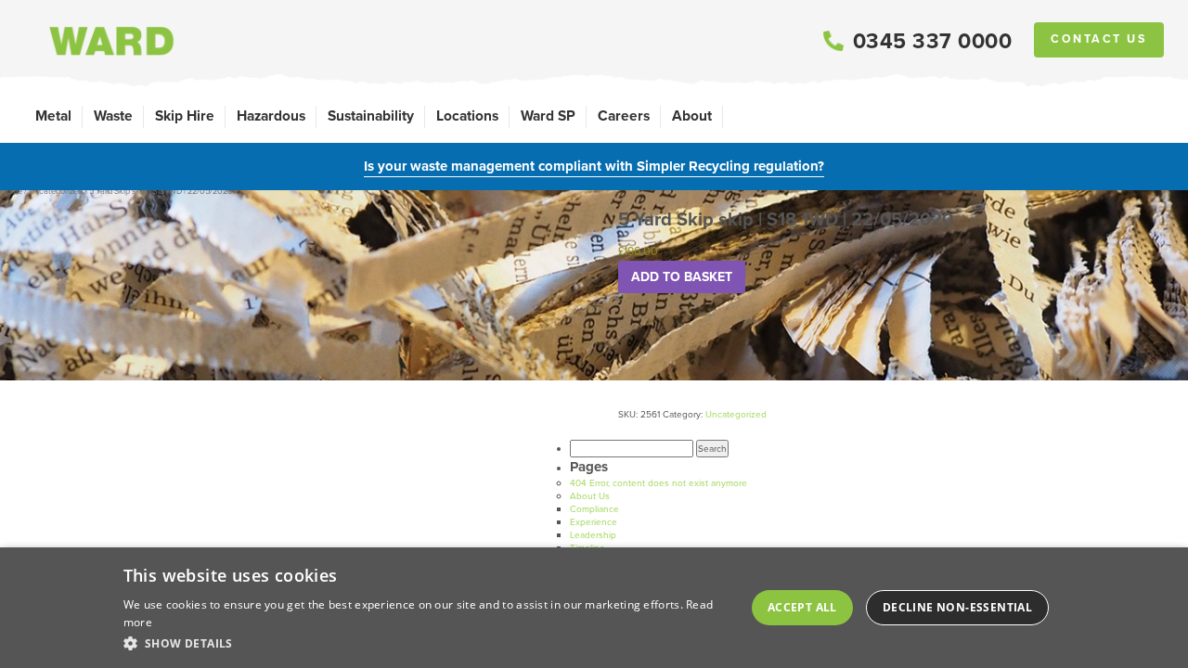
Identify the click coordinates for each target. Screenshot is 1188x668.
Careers (624, 115)
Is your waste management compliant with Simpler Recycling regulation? (594, 166)
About (692, 115)
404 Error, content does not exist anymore (658, 483)
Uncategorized (56, 191)
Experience (593, 522)
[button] (426, 643)
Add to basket (681, 277)
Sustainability (371, 115)
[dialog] (594, 607)
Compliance (594, 509)
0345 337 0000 (933, 41)
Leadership (593, 535)
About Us (590, 496)
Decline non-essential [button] (957, 607)
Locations (467, 115)
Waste (113, 115)
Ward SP (548, 115)
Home (11, 191)
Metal (53, 115)
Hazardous (271, 115)
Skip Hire (184, 115)
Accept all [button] (802, 607)
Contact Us (1099, 39)
